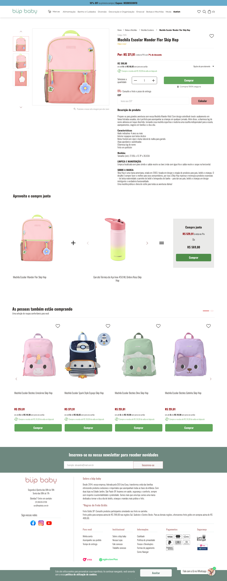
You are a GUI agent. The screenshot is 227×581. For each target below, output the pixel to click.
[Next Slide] (210, 379)
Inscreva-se (148, 465)
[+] (153, 80)
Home (119, 30)
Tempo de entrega (90, 544)
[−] (135, 80)
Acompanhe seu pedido (92, 540)
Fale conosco (118, 544)
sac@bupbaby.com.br (41, 505)
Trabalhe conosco (119, 547)
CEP (119, 95)
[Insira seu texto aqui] (205, 547)
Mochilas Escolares (147, 30)
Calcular (202, 101)
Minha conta (87, 536)
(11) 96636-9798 (41, 502)
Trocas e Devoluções (145, 544)
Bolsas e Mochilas (131, 30)
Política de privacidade (146, 540)
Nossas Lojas (117, 540)
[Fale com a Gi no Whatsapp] (211, 571)
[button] (204, 11)
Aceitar (156, 573)
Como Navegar (143, 551)
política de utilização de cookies (81, 574)
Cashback (141, 536)
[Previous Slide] (16, 379)
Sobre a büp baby (119, 536)
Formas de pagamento (146, 547)
